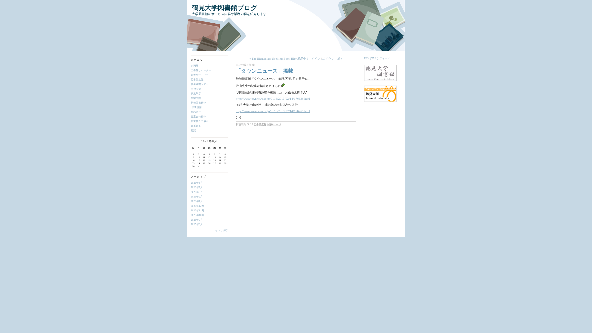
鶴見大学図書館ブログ (224, 7)
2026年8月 (197, 182)
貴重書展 (196, 125)
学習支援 (196, 88)
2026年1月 (197, 201)
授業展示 (196, 93)
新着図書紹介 (198, 102)
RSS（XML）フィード (377, 58)
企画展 (194, 65)
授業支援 (196, 98)
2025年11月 (197, 210)
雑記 (193, 130)
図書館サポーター (201, 70)
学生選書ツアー (200, 84)
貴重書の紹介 (198, 116)
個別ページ (274, 124)
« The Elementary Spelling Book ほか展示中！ (279, 58)
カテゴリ (197, 59)
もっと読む (221, 230)
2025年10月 (197, 215)
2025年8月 (197, 224)
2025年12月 (197, 205)
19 (209, 160)
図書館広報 (197, 79)
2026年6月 (197, 192)
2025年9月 (197, 219)
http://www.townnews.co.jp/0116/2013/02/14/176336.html (273, 98)
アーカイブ (198, 176)
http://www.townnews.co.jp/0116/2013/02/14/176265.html (273, 111)
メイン (315, 58)
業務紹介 (196, 112)
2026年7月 (197, 187)
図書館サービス (200, 75)
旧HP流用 (196, 107)
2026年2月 (197, 196)
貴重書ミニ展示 (200, 121)
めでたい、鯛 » (332, 58)
